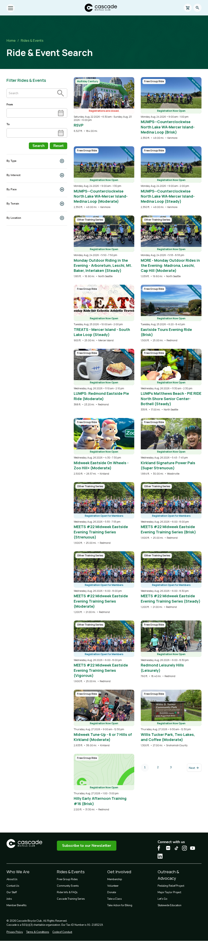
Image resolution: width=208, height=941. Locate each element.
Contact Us (12, 886)
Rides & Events (32, 40)
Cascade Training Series (71, 899)
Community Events (68, 886)
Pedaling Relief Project (171, 886)
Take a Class (114, 899)
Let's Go (162, 899)
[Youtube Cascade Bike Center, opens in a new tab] (192, 848)
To (8, 124)
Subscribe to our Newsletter (86, 845)
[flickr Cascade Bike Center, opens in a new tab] (168, 848)
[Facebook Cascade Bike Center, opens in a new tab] (160, 848)
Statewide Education (169, 905)
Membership (114, 879)
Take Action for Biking (119, 905)
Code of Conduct (62, 932)
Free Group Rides (67, 879)
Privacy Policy (14, 932)
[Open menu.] (10, 8)
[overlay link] (104, 105)
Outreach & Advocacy (168, 875)
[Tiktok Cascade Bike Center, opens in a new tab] (176, 848)
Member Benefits (16, 905)
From (9, 104)
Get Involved (119, 871)
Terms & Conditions (37, 932)
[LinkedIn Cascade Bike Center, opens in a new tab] (160, 856)
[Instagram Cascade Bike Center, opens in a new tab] (184, 848)
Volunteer (113, 886)
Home (11, 40)
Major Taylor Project (169, 892)
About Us (11, 879)
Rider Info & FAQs (67, 892)
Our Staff (11, 892)
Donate (111, 892)
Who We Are (17, 871)
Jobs (9, 899)
